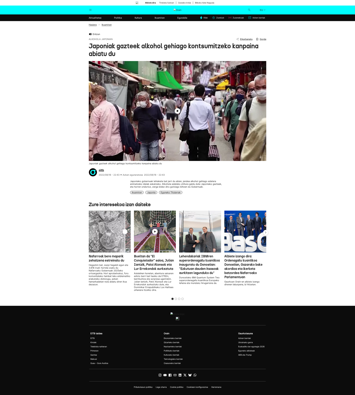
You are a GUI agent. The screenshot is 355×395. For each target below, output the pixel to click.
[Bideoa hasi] (177, 111)
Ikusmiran (137, 192)
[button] (265, 232)
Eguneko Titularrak (171, 192)
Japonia (151, 192)
